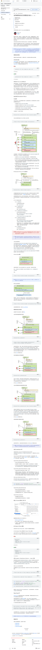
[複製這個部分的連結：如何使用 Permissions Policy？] (28, 96)
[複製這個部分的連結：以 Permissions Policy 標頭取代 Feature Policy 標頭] (33, 531)
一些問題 (25, 457)
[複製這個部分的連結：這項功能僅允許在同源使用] (24, 355)
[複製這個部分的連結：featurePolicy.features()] (23, 494)
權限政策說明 (17, 624)
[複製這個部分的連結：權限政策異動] (20, 55)
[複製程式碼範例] (38, 68)
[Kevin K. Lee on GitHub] (18, 34)
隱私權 (15, 648)
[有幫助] (37, 13)
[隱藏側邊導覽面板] (10, 648)
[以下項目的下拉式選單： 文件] (15, 0)
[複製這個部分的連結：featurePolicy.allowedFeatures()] (26, 487)
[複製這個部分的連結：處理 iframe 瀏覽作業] (21, 283)
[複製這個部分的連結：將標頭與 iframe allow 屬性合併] (26, 81)
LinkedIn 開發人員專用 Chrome (36, 643)
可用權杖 (24, 194)
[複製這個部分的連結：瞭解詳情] (18, 619)
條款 (12, 648)
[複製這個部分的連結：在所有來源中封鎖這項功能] (24, 419)
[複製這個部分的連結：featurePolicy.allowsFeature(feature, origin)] (31, 468)
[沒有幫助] (38, 13)
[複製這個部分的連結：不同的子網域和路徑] (20, 241)
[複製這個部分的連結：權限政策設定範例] (22, 309)
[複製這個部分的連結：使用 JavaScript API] (23, 449)
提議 (30, 457)
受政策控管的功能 (18, 626)
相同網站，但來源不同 (23, 244)
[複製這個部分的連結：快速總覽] (18, 98)
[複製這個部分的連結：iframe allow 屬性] (21, 254)
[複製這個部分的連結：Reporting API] (20, 593)
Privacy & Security (7, 3)
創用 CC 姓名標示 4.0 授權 (25, 633)
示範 (17, 352)
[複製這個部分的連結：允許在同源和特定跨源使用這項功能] (27, 385)
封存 (22, 643)
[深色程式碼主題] (37, 68)
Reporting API (16, 595)
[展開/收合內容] (20, 18)
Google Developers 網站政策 (16, 634)
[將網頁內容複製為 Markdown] (34, 15)
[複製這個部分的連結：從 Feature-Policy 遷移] (24, 526)
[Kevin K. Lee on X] (17, 34)
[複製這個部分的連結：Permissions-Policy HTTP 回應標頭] (28, 171)
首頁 (14, 13)
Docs (2, 3)
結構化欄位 (15, 61)
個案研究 (23, 642)
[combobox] (26, 1)
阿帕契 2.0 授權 (35, 633)
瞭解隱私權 (7, 5)
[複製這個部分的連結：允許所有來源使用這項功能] (24, 314)
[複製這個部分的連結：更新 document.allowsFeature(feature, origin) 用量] (35, 558)
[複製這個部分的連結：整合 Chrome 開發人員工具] (26, 500)
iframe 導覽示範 (25, 307)
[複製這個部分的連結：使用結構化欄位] (20, 59)
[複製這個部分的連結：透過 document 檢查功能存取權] (23, 566)
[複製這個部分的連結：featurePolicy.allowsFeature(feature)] (28, 460)
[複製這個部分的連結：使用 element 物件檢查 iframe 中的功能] (26, 477)
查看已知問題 (13, 642)
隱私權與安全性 (3, 5)
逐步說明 (23, 598)
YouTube (33, 642)
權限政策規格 (17, 623)
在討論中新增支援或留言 (33, 616)
